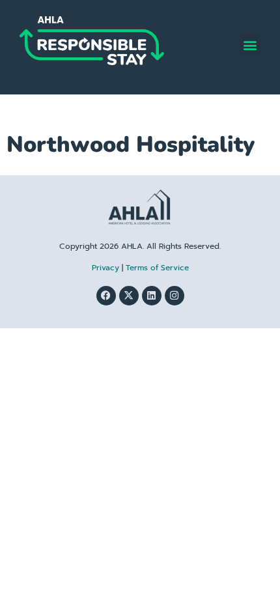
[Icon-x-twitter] (129, 295)
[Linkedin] (151, 295)
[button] (249, 44)
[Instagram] (174, 295)
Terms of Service (157, 268)
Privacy (105, 268)
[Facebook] (106, 295)
